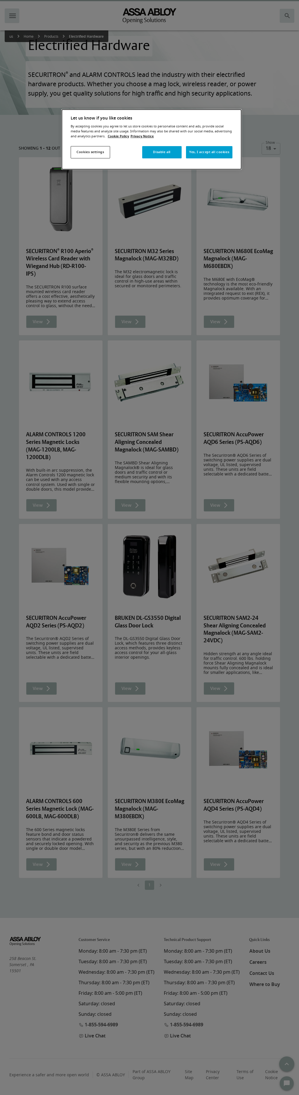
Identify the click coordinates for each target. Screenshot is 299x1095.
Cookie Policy (118, 136)
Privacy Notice (142, 136)
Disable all (161, 152)
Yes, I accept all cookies (209, 152)
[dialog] (151, 139)
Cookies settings (90, 152)
